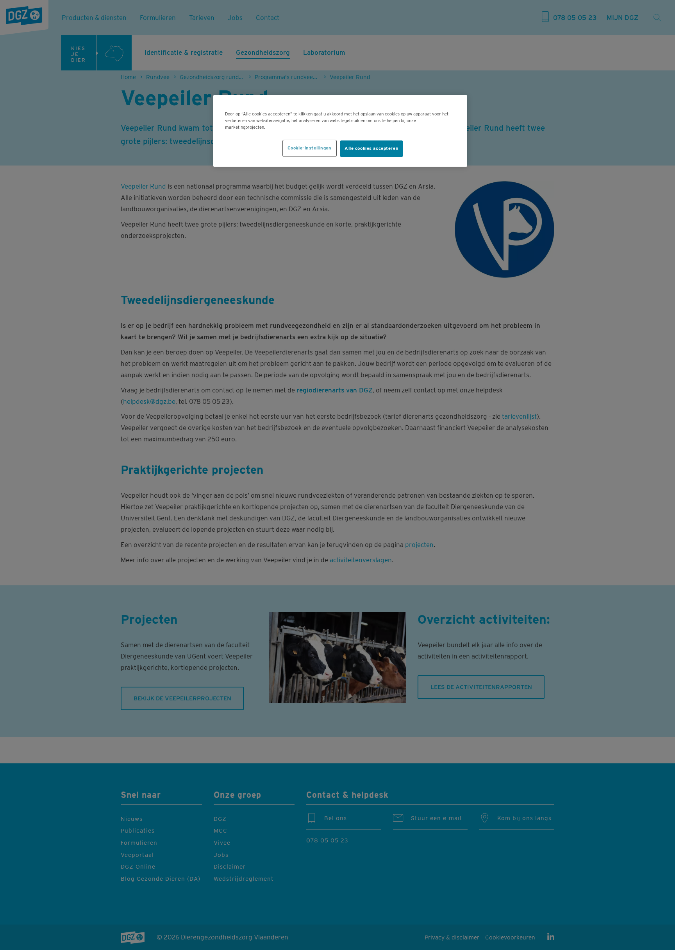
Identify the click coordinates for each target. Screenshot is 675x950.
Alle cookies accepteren (371, 148)
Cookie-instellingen (310, 148)
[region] (340, 131)
